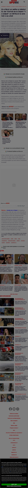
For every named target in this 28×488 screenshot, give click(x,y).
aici (10, 471)
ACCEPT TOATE (14, 484)
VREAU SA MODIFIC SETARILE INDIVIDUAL (14, 486)
